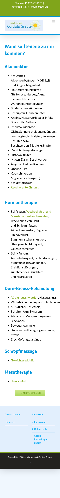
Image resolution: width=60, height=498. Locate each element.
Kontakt (10, 422)
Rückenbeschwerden (24, 297)
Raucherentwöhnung (24, 187)
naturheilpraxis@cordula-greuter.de (30, 6)
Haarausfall (18, 381)
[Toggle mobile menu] (53, 21)
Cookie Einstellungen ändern (41, 439)
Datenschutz (40, 429)
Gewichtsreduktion (23, 360)
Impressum (39, 422)
